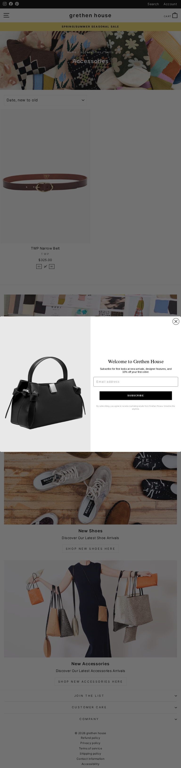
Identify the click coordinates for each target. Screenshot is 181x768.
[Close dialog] (176, 321)
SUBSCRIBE (136, 395)
